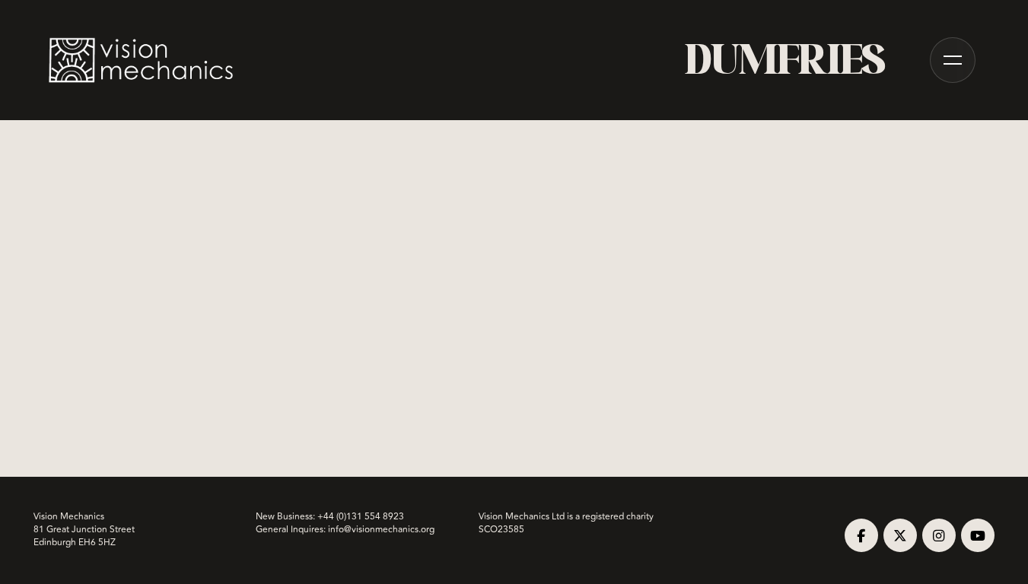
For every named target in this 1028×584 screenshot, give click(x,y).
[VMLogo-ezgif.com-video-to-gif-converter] (141, 60)
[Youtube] (978, 535)
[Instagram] (939, 535)
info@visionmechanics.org (381, 529)
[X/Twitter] (900, 535)
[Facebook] (861, 535)
